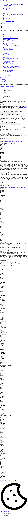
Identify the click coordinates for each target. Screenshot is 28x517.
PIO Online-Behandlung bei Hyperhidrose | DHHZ (14, 4)
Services (5, 52)
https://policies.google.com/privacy (14, 263)
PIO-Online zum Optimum (9, 40)
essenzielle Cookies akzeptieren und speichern (10, 114)
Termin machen (6, 41)
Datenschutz (9, 115)
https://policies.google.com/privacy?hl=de (15, 187)
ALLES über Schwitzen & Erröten (11, 45)
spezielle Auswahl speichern (9, 112)
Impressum (5, 53)
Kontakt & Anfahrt (7, 5)
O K (1, 112)
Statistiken (10, 111)
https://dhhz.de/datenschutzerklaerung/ (14, 141)
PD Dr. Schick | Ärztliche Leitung (10, 38)
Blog (4, 7)
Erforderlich (4, 111)
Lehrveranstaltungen (7, 48)
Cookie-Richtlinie (7, 51)
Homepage (5, 36)
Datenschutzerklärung (8, 49)
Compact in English (7, 54)
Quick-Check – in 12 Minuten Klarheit (11, 47)
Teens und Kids (6, 44)
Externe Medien (18, 111)
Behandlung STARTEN (8, 43)
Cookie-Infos (3, 115)
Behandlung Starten (7, 8)
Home (4, 3)
